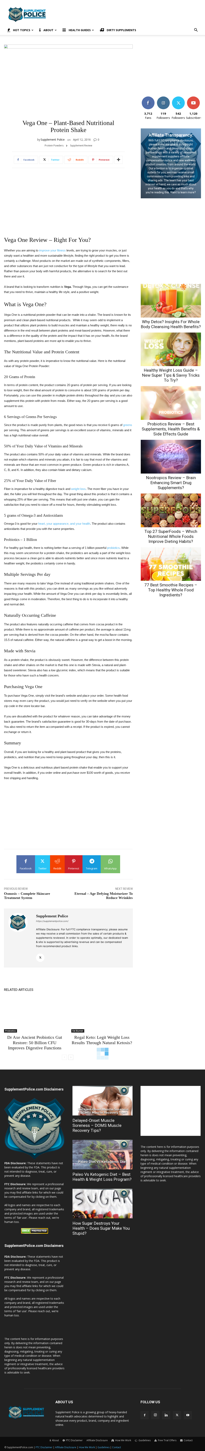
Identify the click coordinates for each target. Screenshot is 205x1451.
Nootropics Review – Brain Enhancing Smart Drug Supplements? (171, 482)
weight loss (78, 489)
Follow (163, 97)
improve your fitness (52, 250)
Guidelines (103, 1447)
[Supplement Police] (20, 938)
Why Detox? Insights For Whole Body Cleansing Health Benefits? (171, 324)
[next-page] (70, 1057)
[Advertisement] (128, 15)
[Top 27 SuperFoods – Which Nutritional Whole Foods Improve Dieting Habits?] (171, 510)
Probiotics (10, 1030)
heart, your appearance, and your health (64, 523)
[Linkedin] (166, 1415)
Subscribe (193, 97)
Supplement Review (81, 145)
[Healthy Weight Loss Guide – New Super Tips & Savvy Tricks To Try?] (171, 349)
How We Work (87, 1447)
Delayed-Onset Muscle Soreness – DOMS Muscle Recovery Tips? (97, 1125)
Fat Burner (77, 1030)
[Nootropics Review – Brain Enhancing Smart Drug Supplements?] (171, 457)
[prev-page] (64, 1057)
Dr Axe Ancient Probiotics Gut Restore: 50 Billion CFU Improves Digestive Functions (34, 1042)
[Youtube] (188, 1415)
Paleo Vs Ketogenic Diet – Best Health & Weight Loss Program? (102, 1177)
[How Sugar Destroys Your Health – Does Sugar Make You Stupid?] (102, 1203)
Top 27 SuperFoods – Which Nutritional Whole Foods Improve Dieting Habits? (170, 536)
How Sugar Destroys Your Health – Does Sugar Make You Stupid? (101, 1228)
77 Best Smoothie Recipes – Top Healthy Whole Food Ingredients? (170, 590)
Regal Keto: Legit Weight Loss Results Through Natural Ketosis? (102, 1040)
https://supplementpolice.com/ (52, 921)
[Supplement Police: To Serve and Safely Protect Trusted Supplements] (34, 1159)
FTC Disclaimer (44, 1447)
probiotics (113, 547)
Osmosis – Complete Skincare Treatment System (27, 896)
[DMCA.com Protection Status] (34, 1232)
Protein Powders (54, 145)
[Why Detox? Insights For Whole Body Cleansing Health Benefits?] (171, 301)
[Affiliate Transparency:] (171, 163)
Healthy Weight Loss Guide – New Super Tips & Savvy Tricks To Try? (171, 375)
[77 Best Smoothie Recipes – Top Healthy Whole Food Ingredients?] (171, 564)
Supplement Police (53, 139)
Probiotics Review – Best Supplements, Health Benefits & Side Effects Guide (171, 429)
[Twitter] (40, 957)
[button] (196, 30)
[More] (118, 160)
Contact (116, 1447)
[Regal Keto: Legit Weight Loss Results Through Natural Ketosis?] (102, 1014)
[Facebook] (145, 1415)
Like (148, 97)
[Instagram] (155, 1415)
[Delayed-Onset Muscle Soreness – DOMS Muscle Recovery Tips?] (102, 1100)
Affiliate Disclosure (97, 1440)
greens (127, 425)
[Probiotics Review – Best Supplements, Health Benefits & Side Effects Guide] (171, 403)
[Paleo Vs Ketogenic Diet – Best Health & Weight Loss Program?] (102, 1154)
